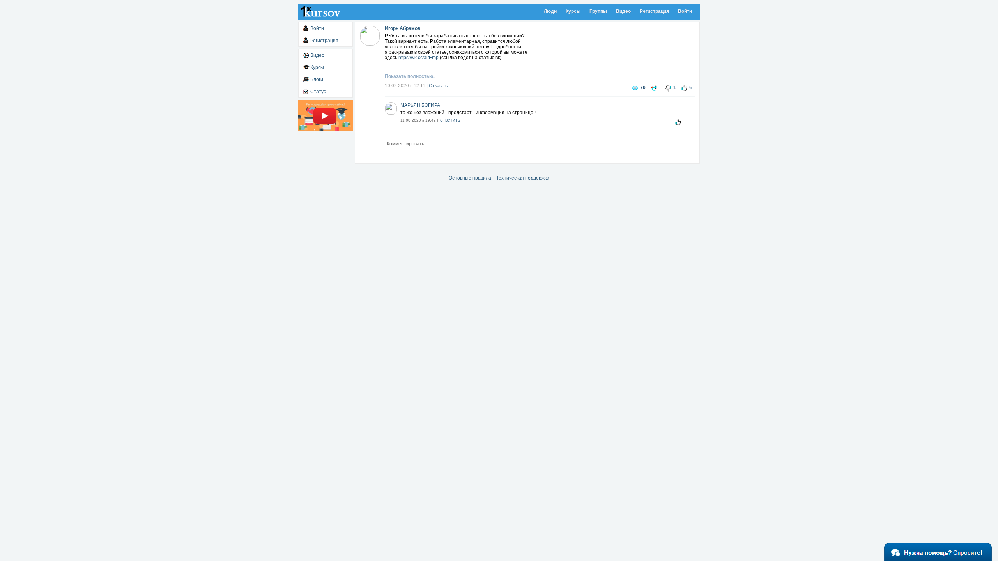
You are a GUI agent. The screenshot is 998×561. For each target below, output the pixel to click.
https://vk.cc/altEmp (418, 57)
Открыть (438, 85)
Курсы (573, 11)
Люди (550, 11)
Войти (685, 11)
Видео (623, 11)
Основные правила (470, 178)
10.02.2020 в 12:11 (405, 85)
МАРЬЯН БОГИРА (420, 105)
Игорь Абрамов (402, 28)
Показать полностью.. (410, 76)
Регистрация (654, 11)
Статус (318, 91)
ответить (450, 120)
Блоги (316, 79)
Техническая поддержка (522, 178)
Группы (598, 11)
